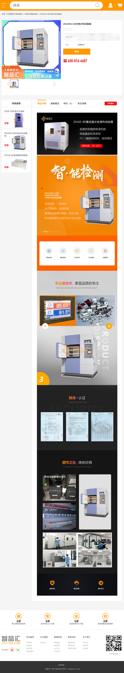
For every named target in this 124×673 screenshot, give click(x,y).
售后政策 (29, 642)
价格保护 (29, 645)
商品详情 (42, 103)
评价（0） (68, 103)
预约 (77, 51)
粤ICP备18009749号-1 (59, 669)
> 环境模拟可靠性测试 (14, 14)
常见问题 (57, 651)
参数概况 (54, 103)
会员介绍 (57, 648)
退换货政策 (71, 642)
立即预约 (110, 103)
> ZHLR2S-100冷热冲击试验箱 (50, 14)
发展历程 (85, 645)
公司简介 (85, 642)
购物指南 (57, 642)
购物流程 (57, 645)
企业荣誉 (85, 648)
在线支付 (43, 642)
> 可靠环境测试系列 (30, 14)
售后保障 (82, 103)
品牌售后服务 (72, 648)
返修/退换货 (30, 651)
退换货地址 (71, 645)
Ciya (78, 669)
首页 (3, 14)
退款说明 (29, 648)
